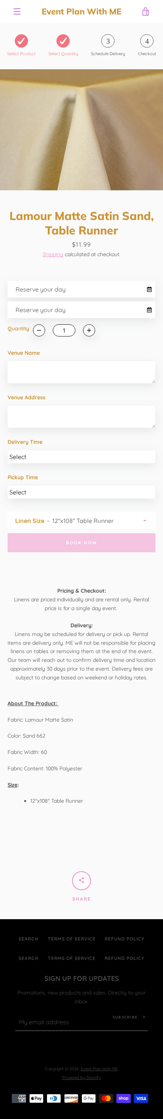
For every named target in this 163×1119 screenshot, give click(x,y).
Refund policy (124, 939)
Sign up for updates (81, 978)
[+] (89, 330)
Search (29, 939)
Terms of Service (72, 939)
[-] (39, 330)
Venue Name (24, 352)
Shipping (52, 254)
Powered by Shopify (81, 1077)
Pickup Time (23, 477)
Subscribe (125, 1017)
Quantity (18, 328)
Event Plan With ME (81, 11)
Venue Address (26, 397)
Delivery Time (25, 441)
